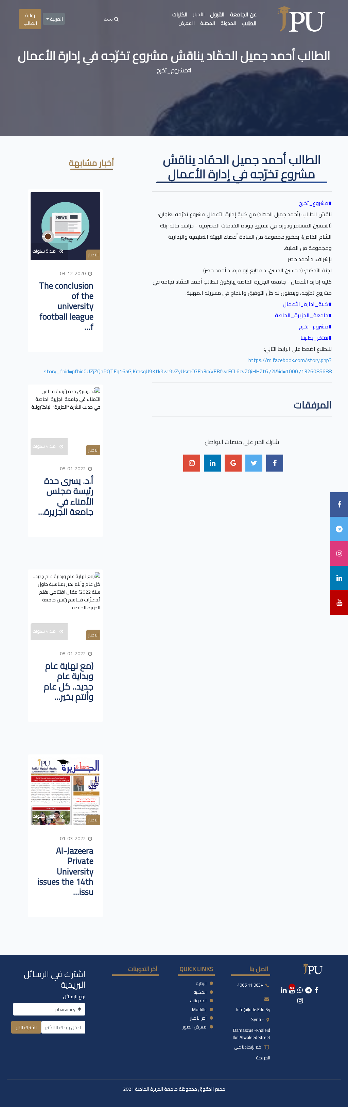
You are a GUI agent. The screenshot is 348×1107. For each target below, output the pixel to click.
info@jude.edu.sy (253, 1009)
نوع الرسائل (74, 996)
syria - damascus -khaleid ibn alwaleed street (251, 1028)
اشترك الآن (26, 1027)
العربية (56, 18)
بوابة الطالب (30, 19)
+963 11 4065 (250, 985)
